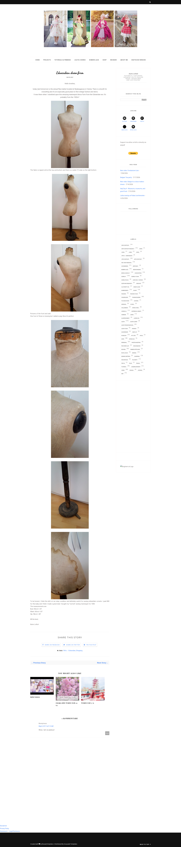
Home (37, 60)
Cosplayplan (125, 280)
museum (123, 335)
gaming (136, 300)
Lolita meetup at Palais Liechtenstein (132, 195)
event (135, 290)
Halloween (124, 307)
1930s (122, 252)
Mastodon (124, 130)
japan (132, 314)
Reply (107, 733)
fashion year (134, 293)
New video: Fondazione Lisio (129, 170)
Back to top (144, 844)
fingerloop (124, 297)
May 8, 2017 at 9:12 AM (46, 726)
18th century (125, 245)
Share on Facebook (52, 645)
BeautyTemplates (47, 844)
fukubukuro (125, 300)
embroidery (124, 290)
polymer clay (125, 346)
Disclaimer (3, 826)
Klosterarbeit (125, 318)
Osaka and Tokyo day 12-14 (67, 704)
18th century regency (127, 248)
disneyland (136, 287)
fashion (123, 293)
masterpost (124, 332)
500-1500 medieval (126, 262)
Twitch (142, 121)
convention (138, 273)
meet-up (134, 332)
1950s (137, 252)
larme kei (136, 318)
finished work (136, 297)
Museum (113, 60)
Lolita (123, 321)
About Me (124, 60)
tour (130, 363)
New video (35, 697)
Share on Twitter (73, 645)
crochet (138, 283)
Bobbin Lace (94, 60)
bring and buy (125, 273)
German (123, 304)
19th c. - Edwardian (69, 650)
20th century (138, 259)
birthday (135, 266)
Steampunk (124, 359)
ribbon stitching (135, 349)
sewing (134, 352)
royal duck (124, 352)
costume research (126, 283)
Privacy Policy (4, 828)
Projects (47, 60)
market (134, 328)
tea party (135, 359)
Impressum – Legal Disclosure (10, 831)
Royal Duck (133, 130)
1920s (140, 248)
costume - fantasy (138, 280)
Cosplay (123, 276)
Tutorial (123, 366)
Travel (138, 363)
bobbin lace (124, 269)
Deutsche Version (138, 60)
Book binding (137, 269)
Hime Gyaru (135, 307)
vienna (131, 370)
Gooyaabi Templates (70, 844)
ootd (122, 339)
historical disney (136, 311)
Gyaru (132, 304)
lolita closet (133, 321)
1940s (130, 252)
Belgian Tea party (126, 177)
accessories (124, 266)
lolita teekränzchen (127, 325)
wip (122, 373)
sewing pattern (125, 356)
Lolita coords (80, 60)
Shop (105, 60)
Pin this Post (91, 645)
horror (123, 314)
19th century (125, 259)
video (123, 370)
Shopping (79, 650)
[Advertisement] (133, 416)
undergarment (135, 366)
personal (124, 342)
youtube (124, 121)
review (123, 349)
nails (141, 335)
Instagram (133, 121)
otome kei (132, 339)
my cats (133, 335)
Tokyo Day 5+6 (87, 703)
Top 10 (123, 363)
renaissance (136, 346)
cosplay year (135, 276)
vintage (140, 370)
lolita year (124, 328)
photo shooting (136, 342)
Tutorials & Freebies (62, 60)
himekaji (124, 311)
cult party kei (125, 287)
